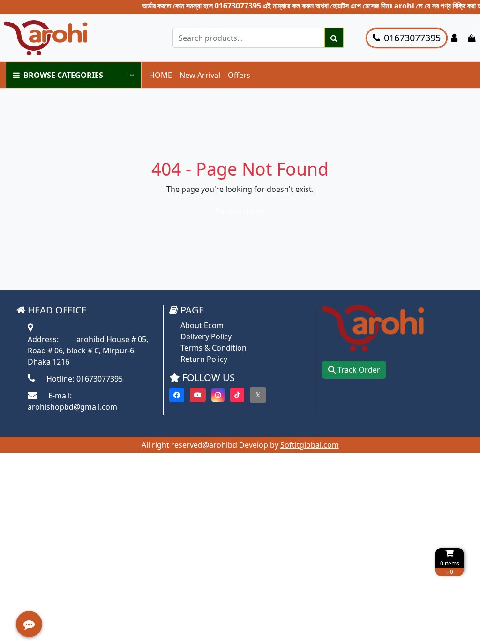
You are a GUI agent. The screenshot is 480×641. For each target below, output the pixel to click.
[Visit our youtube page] (198, 395)
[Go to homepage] (72, 38)
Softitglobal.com (309, 445)
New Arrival (200, 75)
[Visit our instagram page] (218, 395)
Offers (239, 75)
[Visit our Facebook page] (176, 395)
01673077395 (412, 37)
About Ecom (202, 325)
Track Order (358, 370)
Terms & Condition (213, 348)
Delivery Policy (206, 336)
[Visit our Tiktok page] (237, 395)
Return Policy (203, 359)
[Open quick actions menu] (29, 624)
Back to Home (240, 211)
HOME (160, 75)
